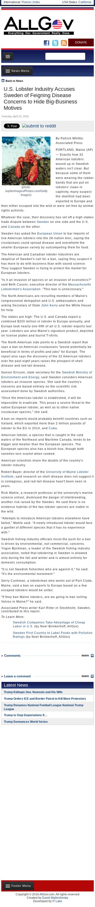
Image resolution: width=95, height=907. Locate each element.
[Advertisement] (31, 760)
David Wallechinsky (55, 897)
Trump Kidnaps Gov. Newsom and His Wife (33, 692)
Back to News (14, 80)
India (36, 2)
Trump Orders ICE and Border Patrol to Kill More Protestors (45, 698)
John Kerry (49, 305)
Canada (14, 226)
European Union (50, 233)
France (26, 2)
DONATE (81, 42)
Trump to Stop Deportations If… (25, 715)
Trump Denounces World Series (26, 721)
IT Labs (57, 901)
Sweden (43, 222)
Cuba (53, 428)
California (84, 2)
